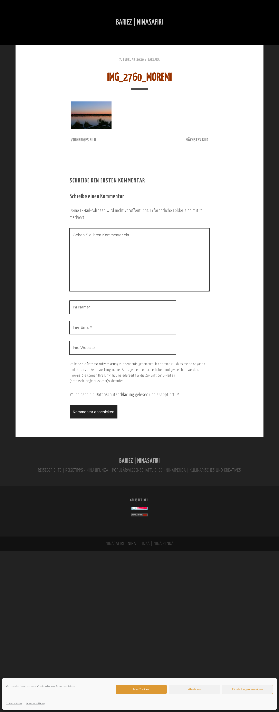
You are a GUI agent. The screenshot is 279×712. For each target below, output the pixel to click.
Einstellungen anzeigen (247, 689)
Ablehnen (194, 689)
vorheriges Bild (83, 140)
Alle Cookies (141, 689)
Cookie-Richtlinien (14, 703)
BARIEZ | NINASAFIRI (139, 461)
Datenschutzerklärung (35, 703)
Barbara (154, 60)
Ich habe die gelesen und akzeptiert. (127, 395)
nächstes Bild (197, 140)
